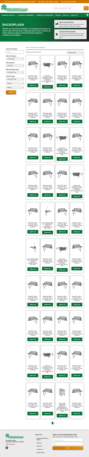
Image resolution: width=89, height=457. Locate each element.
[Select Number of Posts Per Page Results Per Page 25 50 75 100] (15, 79)
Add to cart (33, 85)
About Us (65, 15)
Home (27, 47)
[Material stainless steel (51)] (15, 87)
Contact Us (74, 15)
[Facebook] (7, 447)
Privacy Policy (40, 452)
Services (58, 15)
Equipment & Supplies (8, 15)
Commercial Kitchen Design (44, 15)
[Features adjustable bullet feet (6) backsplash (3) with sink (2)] (15, 83)
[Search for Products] (15, 52)
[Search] (86, 8)
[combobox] (68, 8)
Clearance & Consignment (26, 15)
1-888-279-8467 (10, 444)
